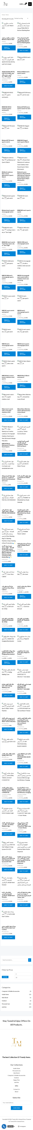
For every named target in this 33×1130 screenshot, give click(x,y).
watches (4, 1007)
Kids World (5, 997)
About (16, 1091)
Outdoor (4, 1000)
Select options (7, 48)
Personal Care (6, 1004)
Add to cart (24, 50)
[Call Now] (4, 1126)
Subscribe (16, 1108)
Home (3, 14)
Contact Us (16, 1089)
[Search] (29, 960)
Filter (5, 977)
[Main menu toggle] (30, 4)
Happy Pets (16, 1080)
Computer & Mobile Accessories (11, 991)
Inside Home (5, 994)
